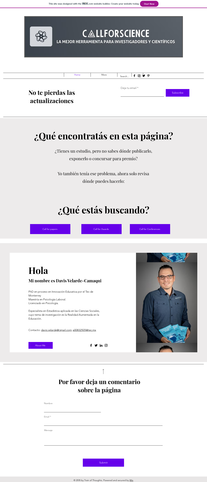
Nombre (48, 403)
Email (46, 417)
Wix (131, 480)
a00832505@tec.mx (84, 330)
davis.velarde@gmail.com (56, 330)
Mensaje (48, 430)
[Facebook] (134, 75)
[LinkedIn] (101, 345)
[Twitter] (144, 75)
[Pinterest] (148, 75)
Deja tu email (128, 88)
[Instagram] (139, 75)
